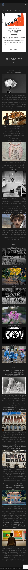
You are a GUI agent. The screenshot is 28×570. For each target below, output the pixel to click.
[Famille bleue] (14, 362)
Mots (18, 28)
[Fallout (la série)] (14, 125)
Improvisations (14, 59)
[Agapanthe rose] (14, 323)
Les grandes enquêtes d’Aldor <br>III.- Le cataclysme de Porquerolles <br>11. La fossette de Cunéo (14, 486)
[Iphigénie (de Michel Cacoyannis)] (14, 227)
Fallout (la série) (14, 110)
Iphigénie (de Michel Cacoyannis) (14, 212)
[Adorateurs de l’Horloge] (14, 343)
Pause (14, 286)
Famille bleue (14, 345)
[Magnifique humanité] (14, 92)
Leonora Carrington (14, 141)
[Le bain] (14, 196)
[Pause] (14, 304)
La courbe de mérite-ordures (14, 31)
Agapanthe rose (14, 306)
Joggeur (14, 247)
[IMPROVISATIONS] (3, 6)
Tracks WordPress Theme (8, 568)
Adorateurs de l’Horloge (14, 326)
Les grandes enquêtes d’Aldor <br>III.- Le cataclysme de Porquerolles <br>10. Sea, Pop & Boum (14, 525)
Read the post (14, 49)
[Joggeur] (14, 264)
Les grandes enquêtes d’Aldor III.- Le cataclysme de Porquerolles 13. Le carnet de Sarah (14, 409)
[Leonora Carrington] (14, 160)
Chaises (14, 267)
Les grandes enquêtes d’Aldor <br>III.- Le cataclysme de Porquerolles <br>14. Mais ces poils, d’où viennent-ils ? (14, 373)
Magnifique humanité (14, 73)
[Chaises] (14, 284)
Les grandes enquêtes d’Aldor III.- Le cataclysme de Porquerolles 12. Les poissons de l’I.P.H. (14, 446)
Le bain (14, 169)
